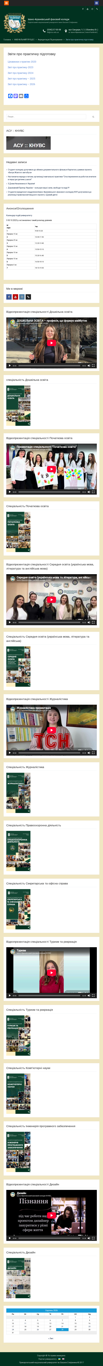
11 (25, 1323)
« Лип (50, 1338)
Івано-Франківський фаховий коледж (48, 19)
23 (89, 1326)
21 (62, 1326)
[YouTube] (87, 8)
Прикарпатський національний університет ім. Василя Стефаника (48, 1362)
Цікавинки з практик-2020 (22, 61)
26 (38, 1330)
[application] (51, 342)
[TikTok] (97, 8)
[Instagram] (92, 8)
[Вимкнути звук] (89, 365)
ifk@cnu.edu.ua (53, 32)
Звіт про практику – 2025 (21, 78)
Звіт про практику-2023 (20, 67)
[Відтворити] (9, 365)
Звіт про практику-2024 (20, 73)
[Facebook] (83, 8)
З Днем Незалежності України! (21, 184)
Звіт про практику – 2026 (21, 84)
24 (13, 1330)
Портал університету (47, 1359)
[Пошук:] (47, 117)
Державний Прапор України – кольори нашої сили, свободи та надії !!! (38, 188)
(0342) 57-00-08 (54, 30)
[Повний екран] (93, 365)
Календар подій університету (19, 215)
